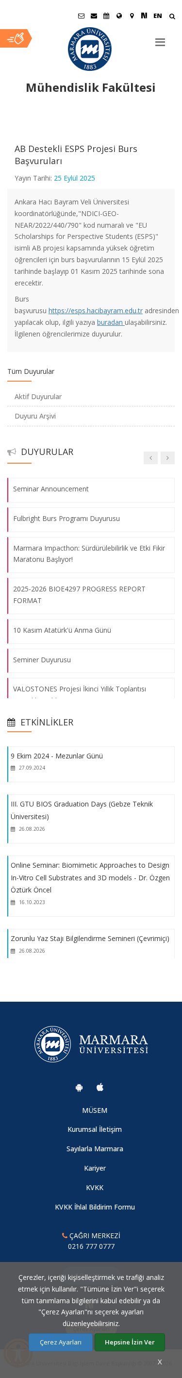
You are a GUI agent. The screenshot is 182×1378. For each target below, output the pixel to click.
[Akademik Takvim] (106, 15)
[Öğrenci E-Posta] (81, 15)
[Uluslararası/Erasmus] (119, 15)
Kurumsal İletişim (94, 1129)
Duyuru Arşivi (35, 415)
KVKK (94, 1187)
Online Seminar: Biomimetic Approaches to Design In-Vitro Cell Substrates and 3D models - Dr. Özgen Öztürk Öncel (90, 877)
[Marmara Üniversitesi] (91, 49)
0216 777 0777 (91, 1246)
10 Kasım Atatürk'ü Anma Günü (62, 630)
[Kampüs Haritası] (131, 15)
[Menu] (160, 38)
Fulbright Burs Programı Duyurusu (66, 518)
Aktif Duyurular (38, 396)
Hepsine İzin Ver (130, 1342)
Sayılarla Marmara (94, 1148)
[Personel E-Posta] (94, 15)
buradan (111, 322)
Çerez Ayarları (61, 1342)
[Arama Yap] (172, 17)
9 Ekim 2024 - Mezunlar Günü (57, 755)
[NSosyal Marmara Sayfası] (144, 15)
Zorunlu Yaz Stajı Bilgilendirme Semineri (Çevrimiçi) (90, 938)
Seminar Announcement (51, 488)
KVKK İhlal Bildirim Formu (95, 1206)
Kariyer (95, 1168)
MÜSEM (94, 1110)
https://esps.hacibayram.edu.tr (96, 310)
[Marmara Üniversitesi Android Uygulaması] (79, 1087)
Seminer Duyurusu (42, 659)
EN (157, 15)
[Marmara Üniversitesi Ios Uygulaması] (100, 1087)
